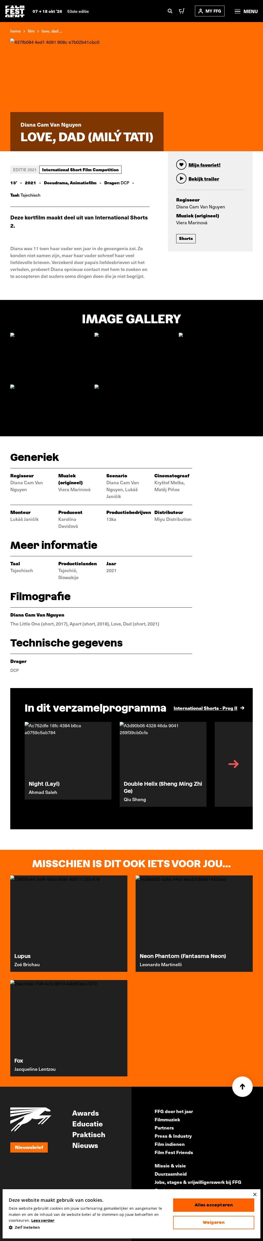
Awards (85, 1112)
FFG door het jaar (174, 1111)
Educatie (87, 1123)
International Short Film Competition (80, 169)
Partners (164, 1127)
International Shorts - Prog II (205, 707)
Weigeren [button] (213, 1222)
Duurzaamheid (171, 1174)
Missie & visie (170, 1165)
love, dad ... (52, 31)
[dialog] (131, 1213)
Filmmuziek (167, 1119)
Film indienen (170, 1144)
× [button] (255, 1195)
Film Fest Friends (174, 1152)
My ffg (213, 11)
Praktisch (88, 1134)
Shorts (186, 238)
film (31, 31)
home (15, 31)
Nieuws (85, 1145)
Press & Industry (173, 1136)
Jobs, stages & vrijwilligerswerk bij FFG (198, 1182)
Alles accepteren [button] (214, 1205)
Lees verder (42, 1220)
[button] (87, 1228)
